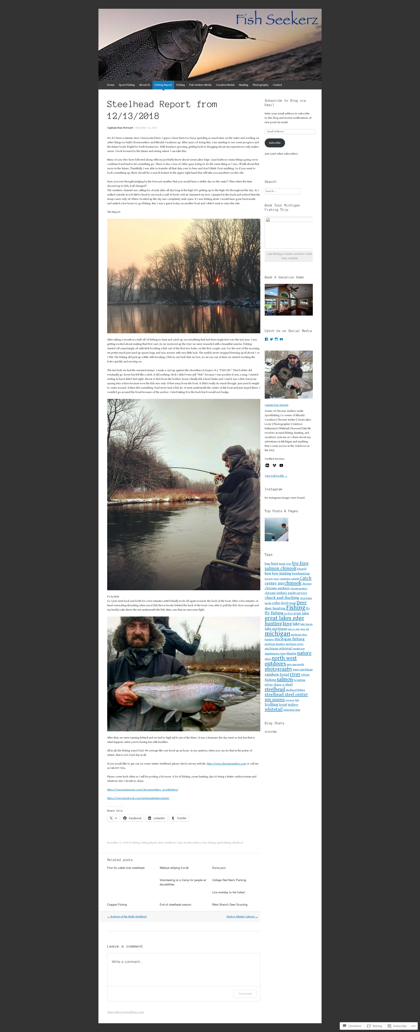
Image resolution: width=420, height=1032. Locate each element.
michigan (277, 633)
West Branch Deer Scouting (229, 904)
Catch (306, 578)
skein (277, 684)
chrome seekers (192, 842)
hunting (273, 623)
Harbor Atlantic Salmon (242, 916)
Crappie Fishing (117, 904)
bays (274, 563)
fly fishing (274, 613)
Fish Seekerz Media (200, 85)
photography (278, 669)
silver (269, 684)
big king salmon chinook (287, 566)
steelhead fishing (295, 689)
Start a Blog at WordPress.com (125, 1012)
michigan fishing (290, 639)
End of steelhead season (175, 904)
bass (268, 564)
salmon (285, 679)
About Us (144, 85)
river (295, 674)
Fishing (180, 85)
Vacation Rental (225, 85)
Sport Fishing (127, 85)
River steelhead (166, 842)
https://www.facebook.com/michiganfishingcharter (138, 798)
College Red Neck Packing (229, 880)
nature (304, 653)
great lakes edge (284, 618)
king (287, 623)
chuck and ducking (282, 597)
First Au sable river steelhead (125, 868)
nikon (268, 658)
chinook (292, 583)
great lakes (301, 613)
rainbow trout (277, 674)
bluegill (301, 569)
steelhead (237, 842)
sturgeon (289, 700)
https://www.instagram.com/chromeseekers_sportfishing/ (142, 789)
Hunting (243, 85)
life (307, 629)
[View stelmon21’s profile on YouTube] (281, 339)
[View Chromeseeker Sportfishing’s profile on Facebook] (266, 339)
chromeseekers (298, 588)
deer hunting (275, 608)
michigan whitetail (278, 648)
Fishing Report (163, 85)
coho (276, 603)
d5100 (285, 603)
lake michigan (276, 629)
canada (295, 578)
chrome (307, 583)
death (292, 603)
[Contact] (276, 530)
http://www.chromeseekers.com (226, 763)
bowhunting (301, 573)
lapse (302, 629)
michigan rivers (294, 644)
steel (289, 685)
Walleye (293, 705)
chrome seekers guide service (286, 593)
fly (308, 608)
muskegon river (275, 653)
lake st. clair (294, 629)
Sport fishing (224, 842)
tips (297, 700)
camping (285, 578)
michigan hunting (275, 644)
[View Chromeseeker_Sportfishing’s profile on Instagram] (276, 339)
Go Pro (288, 613)
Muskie (291, 653)
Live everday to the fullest (228, 892)
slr (283, 685)
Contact (277, 85)
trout (283, 705)
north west (284, 658)
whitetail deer (291, 710)
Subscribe (275, 143)
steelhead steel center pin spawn (286, 697)
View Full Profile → (276, 476)
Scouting (299, 680)
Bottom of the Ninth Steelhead (127, 916)
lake (296, 624)
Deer (302, 603)
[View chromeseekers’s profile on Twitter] (271, 339)
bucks (276, 579)
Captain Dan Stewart (120, 127)
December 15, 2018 (146, 127)
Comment (245, 993)
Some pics (219, 868)
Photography (260, 85)
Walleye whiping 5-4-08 (174, 868)
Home (110, 85)
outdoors (275, 663)
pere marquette (295, 664)
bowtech (269, 579)
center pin (274, 583)
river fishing (209, 842)
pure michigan (303, 669)
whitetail (274, 709)
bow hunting (281, 573)
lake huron (306, 624)
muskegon (299, 648)
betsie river (285, 563)
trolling (271, 704)
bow (268, 573)
